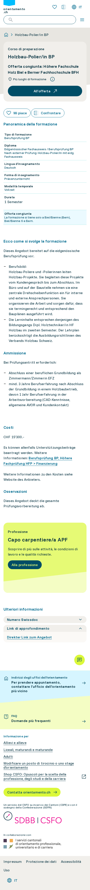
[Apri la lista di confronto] (63, 7)
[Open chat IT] (79, 660)
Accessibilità (71, 862)
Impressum (12, 862)
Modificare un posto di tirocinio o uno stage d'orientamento (38, 765)
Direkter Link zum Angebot (29, 637)
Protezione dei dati (41, 862)
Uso (6, 870)
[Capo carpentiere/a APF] (45, 558)
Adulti (8, 756)
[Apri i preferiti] (54, 7)
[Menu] (82, 19)
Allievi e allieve (14, 743)
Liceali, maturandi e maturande (28, 750)
